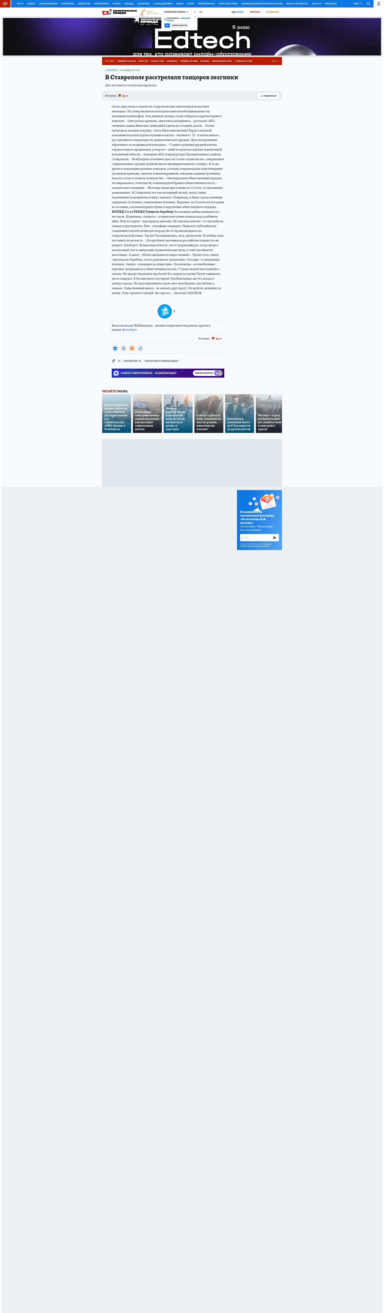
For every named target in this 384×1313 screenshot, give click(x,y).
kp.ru (125, 95)
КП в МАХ (204, 61)
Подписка (272, 11)
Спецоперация (48, 3)
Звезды (129, 3)
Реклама (255, 11)
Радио (240, 11)
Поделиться (270, 96)
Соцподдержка (162, 3)
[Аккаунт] (379, 3)
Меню (5, 3)
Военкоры (172, 61)
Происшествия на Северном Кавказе (161, 361)
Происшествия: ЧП (132, 361)
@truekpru (129, 329)
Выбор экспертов (297, 3)
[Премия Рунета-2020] (148, 12)
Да (167, 25)
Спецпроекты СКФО (222, 61)
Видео (31, 3)
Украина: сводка (189, 61)
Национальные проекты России (262, 3)
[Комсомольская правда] (119, 12)
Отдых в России (243, 61)
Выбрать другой (179, 25)
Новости (143, 61)
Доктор (316, 3)
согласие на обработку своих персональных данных (256, 545)
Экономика (101, 3)
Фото (20, 3)
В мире (116, 3)
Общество (84, 3)
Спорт (191, 3)
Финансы (331, 3)
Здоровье (143, 3)
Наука (179, 3)
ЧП (119, 361)
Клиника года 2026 (126, 61)
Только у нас (157, 61)
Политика (67, 3)
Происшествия (228, 3)
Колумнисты (206, 3)
